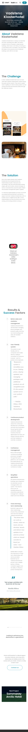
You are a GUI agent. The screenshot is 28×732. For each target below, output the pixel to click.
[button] (24, 2)
